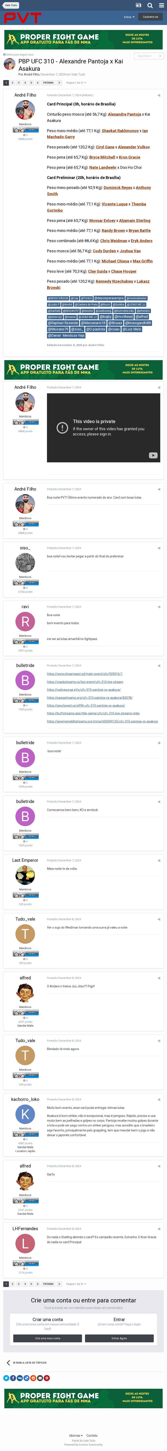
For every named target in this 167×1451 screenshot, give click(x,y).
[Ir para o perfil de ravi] (25, 621)
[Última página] (59, 83)
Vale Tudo (78, 74)
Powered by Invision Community (83, 1444)
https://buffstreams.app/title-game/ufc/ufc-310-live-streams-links (93, 713)
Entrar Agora (119, 1338)
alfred (25, 977)
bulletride (25, 665)
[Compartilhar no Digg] (20, 1378)
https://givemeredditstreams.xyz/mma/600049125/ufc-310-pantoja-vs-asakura (102, 721)
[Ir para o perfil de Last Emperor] (25, 875)
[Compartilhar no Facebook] (13, 1378)
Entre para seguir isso (19, 54)
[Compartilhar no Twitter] (6, 1378)
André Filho (31, 74)
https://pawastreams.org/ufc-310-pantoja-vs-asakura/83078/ (90, 697)
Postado (64, 95)
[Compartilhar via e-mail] (40, 1378)
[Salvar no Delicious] (26, 1378)
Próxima (48, 83)
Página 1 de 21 (75, 82)
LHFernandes (25, 1228)
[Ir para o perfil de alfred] (25, 993)
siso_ (25, 547)
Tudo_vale (25, 919)
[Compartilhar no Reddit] (33, 1378)
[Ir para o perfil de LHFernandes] (25, 1243)
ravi (25, 606)
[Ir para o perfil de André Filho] (9, 64)
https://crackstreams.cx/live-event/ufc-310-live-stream (85, 682)
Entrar (128, 17)
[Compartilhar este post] (159, 95)
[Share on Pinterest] (47, 1378)
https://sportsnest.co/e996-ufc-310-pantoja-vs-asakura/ (86, 705)
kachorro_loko (25, 1099)
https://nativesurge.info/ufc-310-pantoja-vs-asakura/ (84, 689)
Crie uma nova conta (47, 1338)
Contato (92, 1435)
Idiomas (75, 1435)
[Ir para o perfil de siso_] (25, 563)
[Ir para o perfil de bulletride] (25, 680)
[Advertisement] (83, 1419)
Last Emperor (25, 860)
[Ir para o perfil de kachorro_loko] (25, 1114)
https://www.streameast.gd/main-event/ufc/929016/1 (85, 674)
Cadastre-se (150, 16)
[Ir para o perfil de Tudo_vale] (25, 934)
